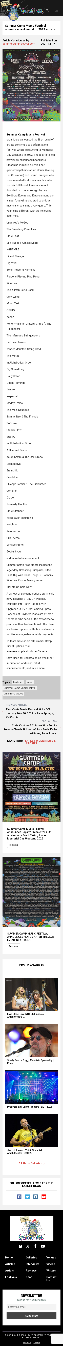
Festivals (18, 682)
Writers (51, 1270)
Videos (50, 1264)
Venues (51, 1257)
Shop (29, 1277)
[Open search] (47, 11)
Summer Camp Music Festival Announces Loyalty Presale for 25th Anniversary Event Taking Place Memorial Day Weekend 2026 (29, 833)
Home (9, 1257)
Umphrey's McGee (13, 693)
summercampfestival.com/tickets (27, 651)
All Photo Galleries (30, 1163)
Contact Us (51, 1279)
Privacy (27, 1342)
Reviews (31, 1270)
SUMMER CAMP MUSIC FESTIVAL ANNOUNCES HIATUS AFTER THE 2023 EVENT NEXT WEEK (30, 937)
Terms (37, 1342)
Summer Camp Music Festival (19, 688)
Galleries (31, 1257)
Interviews (32, 1264)
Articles (10, 1264)
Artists (9, 1270)
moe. (30, 682)
